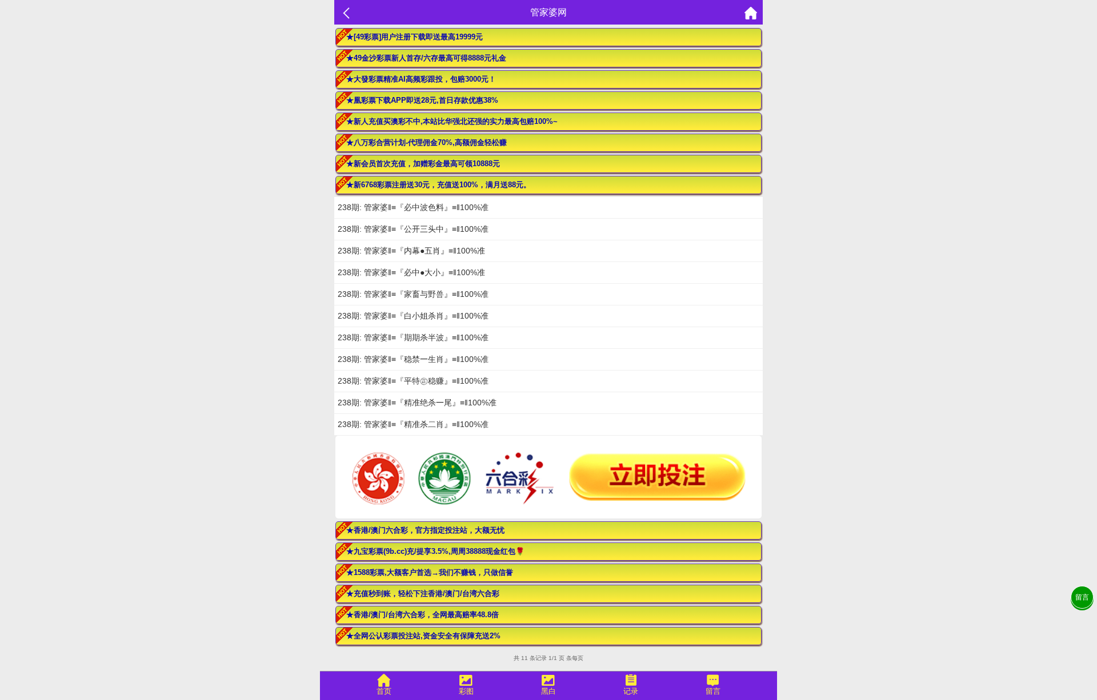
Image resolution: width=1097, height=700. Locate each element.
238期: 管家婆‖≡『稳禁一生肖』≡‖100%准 (413, 359)
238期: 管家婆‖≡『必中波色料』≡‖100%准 (413, 207)
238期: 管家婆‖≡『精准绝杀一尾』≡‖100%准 (417, 402)
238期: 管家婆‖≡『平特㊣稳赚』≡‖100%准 (413, 380)
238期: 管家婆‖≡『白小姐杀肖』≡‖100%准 (413, 315)
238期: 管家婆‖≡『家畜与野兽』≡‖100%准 (413, 294)
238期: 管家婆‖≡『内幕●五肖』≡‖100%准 (411, 250)
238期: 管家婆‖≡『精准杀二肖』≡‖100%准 (413, 424)
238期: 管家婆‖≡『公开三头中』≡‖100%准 (413, 229)
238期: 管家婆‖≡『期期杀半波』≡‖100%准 (413, 337)
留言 (1082, 597)
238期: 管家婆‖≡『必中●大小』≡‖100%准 (411, 272)
